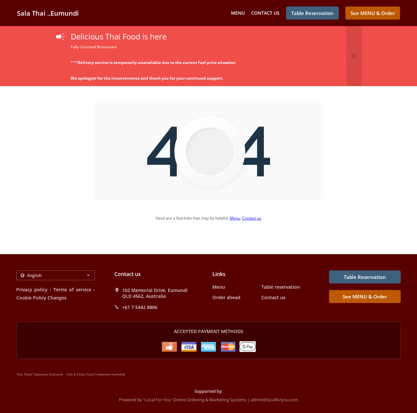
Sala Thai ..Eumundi (48, 13)
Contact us (265, 13)
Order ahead (226, 297)
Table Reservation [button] (312, 13)
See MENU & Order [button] (373, 13)
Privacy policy (32, 289)
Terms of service (72, 289)
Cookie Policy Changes (41, 298)
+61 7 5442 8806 (139, 307)
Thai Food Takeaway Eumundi (39, 374)
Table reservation (280, 287)
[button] (354, 56)
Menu (238, 13)
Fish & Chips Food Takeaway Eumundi (95, 374)
